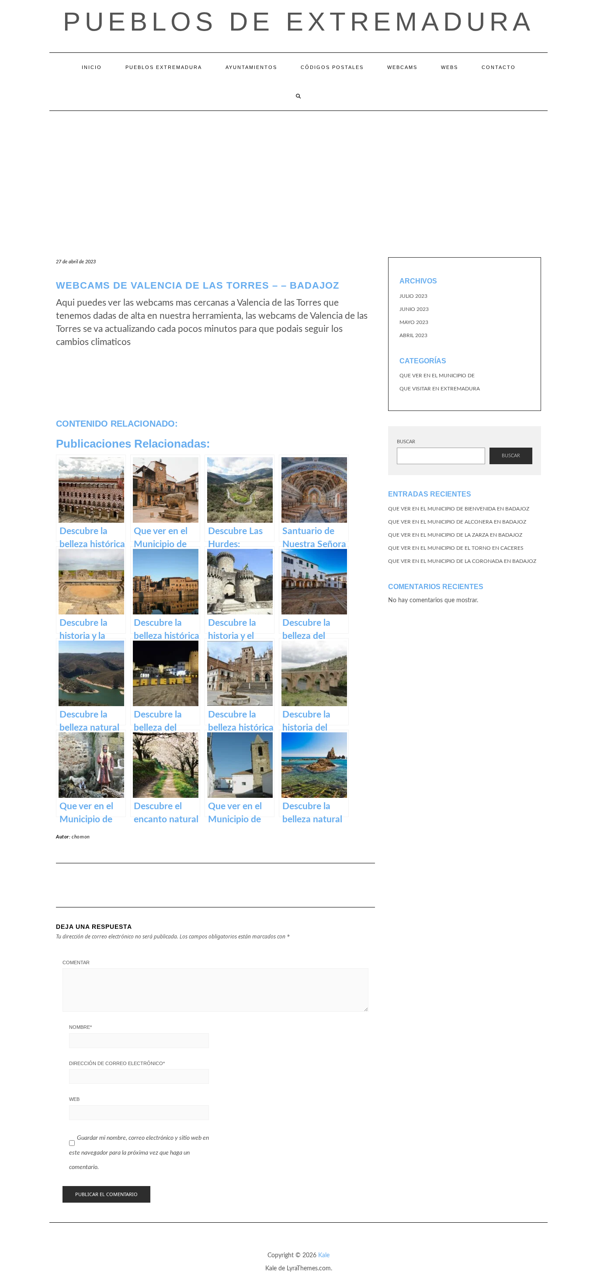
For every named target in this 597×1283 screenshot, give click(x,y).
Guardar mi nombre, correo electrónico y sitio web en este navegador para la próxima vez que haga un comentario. (139, 1152)
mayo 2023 (413, 322)
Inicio (92, 67)
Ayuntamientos (251, 67)
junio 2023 (414, 309)
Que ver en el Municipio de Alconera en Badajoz (457, 521)
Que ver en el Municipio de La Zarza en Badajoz (455, 535)
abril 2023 (413, 335)
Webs (449, 67)
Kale (324, 1255)
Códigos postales (332, 67)
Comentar (76, 962)
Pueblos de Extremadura (299, 21)
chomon (81, 837)
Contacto (499, 67)
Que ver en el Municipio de (437, 375)
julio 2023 (413, 296)
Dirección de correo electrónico (117, 1063)
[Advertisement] (298, 176)
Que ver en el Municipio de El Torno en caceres (456, 548)
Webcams (402, 67)
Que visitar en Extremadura (439, 388)
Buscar (406, 441)
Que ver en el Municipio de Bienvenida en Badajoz (458, 508)
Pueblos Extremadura (163, 67)
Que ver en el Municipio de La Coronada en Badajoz (462, 561)
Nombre (80, 1027)
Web (74, 1099)
